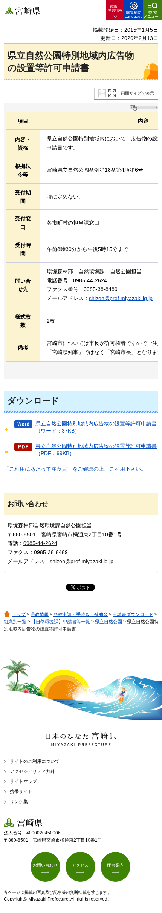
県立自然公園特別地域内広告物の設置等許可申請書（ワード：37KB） (96, 427)
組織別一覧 (15, 621)
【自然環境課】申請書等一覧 (60, 621)
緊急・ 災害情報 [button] (115, 8)
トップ (19, 614)
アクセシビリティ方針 (32, 771)
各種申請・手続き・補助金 (80, 614)
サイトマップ (23, 781)
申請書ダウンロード (133, 614)
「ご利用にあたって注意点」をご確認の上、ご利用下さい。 (75, 469)
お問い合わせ (45, 865)
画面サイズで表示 (137, 93)
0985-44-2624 (40, 543)
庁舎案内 (115, 865)
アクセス (80, 865)
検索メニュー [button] (151, 14)
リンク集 (19, 801)
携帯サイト (21, 791)
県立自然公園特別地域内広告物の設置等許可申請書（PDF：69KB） (96, 450)
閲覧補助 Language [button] (134, 14)
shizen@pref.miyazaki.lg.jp (121, 298)
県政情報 (40, 614)
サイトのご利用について (35, 761)
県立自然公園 (108, 621)
